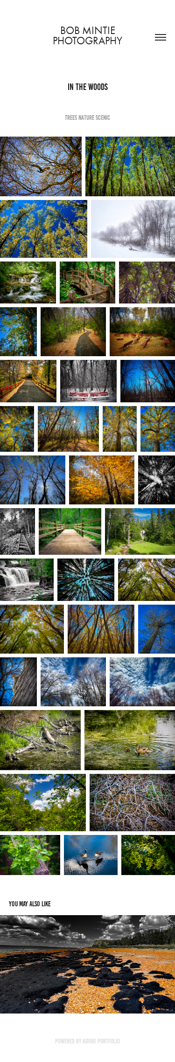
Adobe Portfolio (101, 1041)
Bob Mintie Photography (87, 35)
